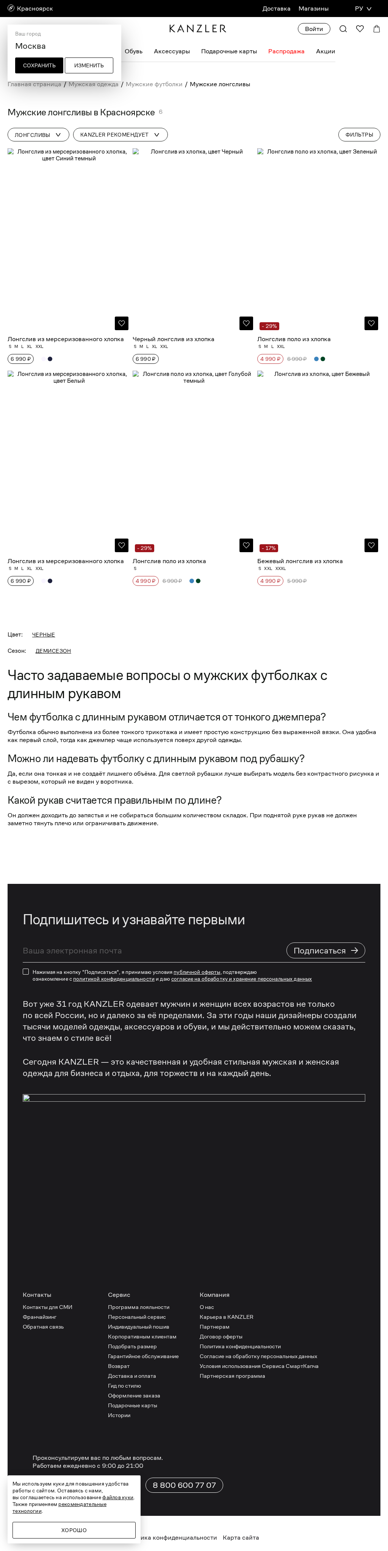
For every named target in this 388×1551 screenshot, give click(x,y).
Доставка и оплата (132, 1375)
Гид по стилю (124, 1385)
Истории (119, 1415)
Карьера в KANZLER (226, 1316)
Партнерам (215, 1326)
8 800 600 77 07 (184, 1485)
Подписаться (326, 950)
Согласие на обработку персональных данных (258, 1356)
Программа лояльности (138, 1307)
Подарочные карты (229, 51)
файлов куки (117, 1497)
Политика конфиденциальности (240, 1346)
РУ (359, 8)
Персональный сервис (137, 1316)
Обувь (133, 51)
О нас (207, 1307)
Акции (325, 51)
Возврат (119, 1366)
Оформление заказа (134, 1395)
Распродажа (286, 51)
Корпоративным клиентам (142, 1336)
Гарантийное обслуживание (143, 1356)
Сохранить (39, 65)
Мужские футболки (154, 84)
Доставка (277, 8)
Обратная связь (43, 1326)
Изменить (89, 65)
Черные (43, 635)
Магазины (314, 8)
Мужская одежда (94, 84)
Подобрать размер (132, 1346)
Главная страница (34, 84)
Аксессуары (172, 51)
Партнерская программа (232, 1375)
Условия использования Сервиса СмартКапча (259, 1366)
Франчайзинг (39, 1316)
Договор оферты (221, 1336)
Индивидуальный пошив (138, 1326)
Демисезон (53, 651)
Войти (314, 29)
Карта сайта (241, 1537)
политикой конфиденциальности (114, 979)
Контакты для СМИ (47, 1307)
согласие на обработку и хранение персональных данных (241, 979)
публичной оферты (197, 972)
